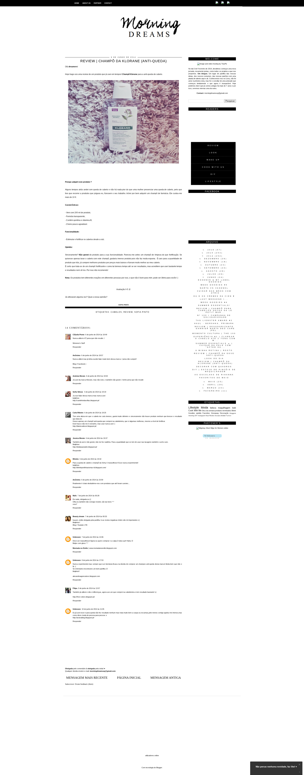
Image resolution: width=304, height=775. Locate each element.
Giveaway (215, 413)
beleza (213, 408)
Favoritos (206, 413)
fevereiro (213, 391)
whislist (222, 415)
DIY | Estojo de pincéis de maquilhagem (214, 370)
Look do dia (214, 358)
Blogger (159, 767)
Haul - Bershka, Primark (214, 323)
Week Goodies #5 (214, 285)
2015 (211, 253)
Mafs (75, 496)
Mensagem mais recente (87, 677)
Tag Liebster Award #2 (214, 320)
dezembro (212, 259)
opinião (198, 413)
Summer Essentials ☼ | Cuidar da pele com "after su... (214, 345)
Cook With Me (194, 410)
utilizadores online (152, 755)
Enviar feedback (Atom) (84, 684)
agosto (212, 271)
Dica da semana (208, 411)
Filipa (75, 588)
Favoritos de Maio (214, 378)
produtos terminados (223, 411)
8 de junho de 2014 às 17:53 (92, 560)
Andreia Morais (79, 376)
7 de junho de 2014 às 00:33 (96, 516)
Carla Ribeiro (78, 413)
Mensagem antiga (165, 677)
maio (212, 382)
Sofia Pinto (141, 312)
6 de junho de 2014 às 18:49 (96, 335)
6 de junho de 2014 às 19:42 (90, 459)
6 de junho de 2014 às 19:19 (95, 392)
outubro (212, 265)
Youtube (80, 525)
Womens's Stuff (79, 343)
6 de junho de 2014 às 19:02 (97, 376)
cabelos (116, 312)
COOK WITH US (213, 167)
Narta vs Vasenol (214, 288)
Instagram (201, 415)
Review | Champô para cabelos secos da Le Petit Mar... (214, 310)
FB (86, 525)
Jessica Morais (79, 438)
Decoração (224, 413)
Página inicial (129, 677)
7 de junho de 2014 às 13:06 (92, 537)
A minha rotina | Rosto (214, 350)
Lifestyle (193, 407)
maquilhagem (224, 408)
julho (212, 274)
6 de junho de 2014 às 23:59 (92, 480)
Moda (204, 407)
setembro (212, 268)
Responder (77, 347)
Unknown (77, 537)
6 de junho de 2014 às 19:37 (97, 438)
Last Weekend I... (214, 299)
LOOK (213, 153)
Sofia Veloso (78, 392)
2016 (212, 250)
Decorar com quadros (214, 366)
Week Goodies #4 (214, 302)
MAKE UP (213, 160)
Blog (74, 364)
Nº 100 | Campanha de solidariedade (214, 316)
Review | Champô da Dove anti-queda (214, 354)
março (212, 388)
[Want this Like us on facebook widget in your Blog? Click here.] (299, 772)
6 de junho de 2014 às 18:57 (92, 355)
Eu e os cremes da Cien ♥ (214, 296)
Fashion (228, 415)
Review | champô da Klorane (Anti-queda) (215, 362)
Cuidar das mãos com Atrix (214, 292)
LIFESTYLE (213, 181)
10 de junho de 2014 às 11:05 (93, 609)
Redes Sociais (214, 415)
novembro (212, 262)
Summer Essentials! (214, 305)
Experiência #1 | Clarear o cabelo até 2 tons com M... (215, 338)
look (234, 408)
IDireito (76, 459)
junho (212, 277)
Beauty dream (78, 516)
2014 (211, 256)
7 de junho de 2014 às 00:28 (88, 496)
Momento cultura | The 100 (214, 333)
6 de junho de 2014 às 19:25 (95, 413)
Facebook (81, 364)
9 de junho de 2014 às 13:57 (89, 588)
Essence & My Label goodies (214, 281)
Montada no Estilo (80, 548)
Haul (207, 415)
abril (213, 385)
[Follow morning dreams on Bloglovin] (212, 438)
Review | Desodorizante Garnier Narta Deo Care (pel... (215, 328)
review (128, 312)
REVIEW (213, 145)
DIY (213, 174)
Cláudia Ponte (78, 335)
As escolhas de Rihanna (214, 375)
